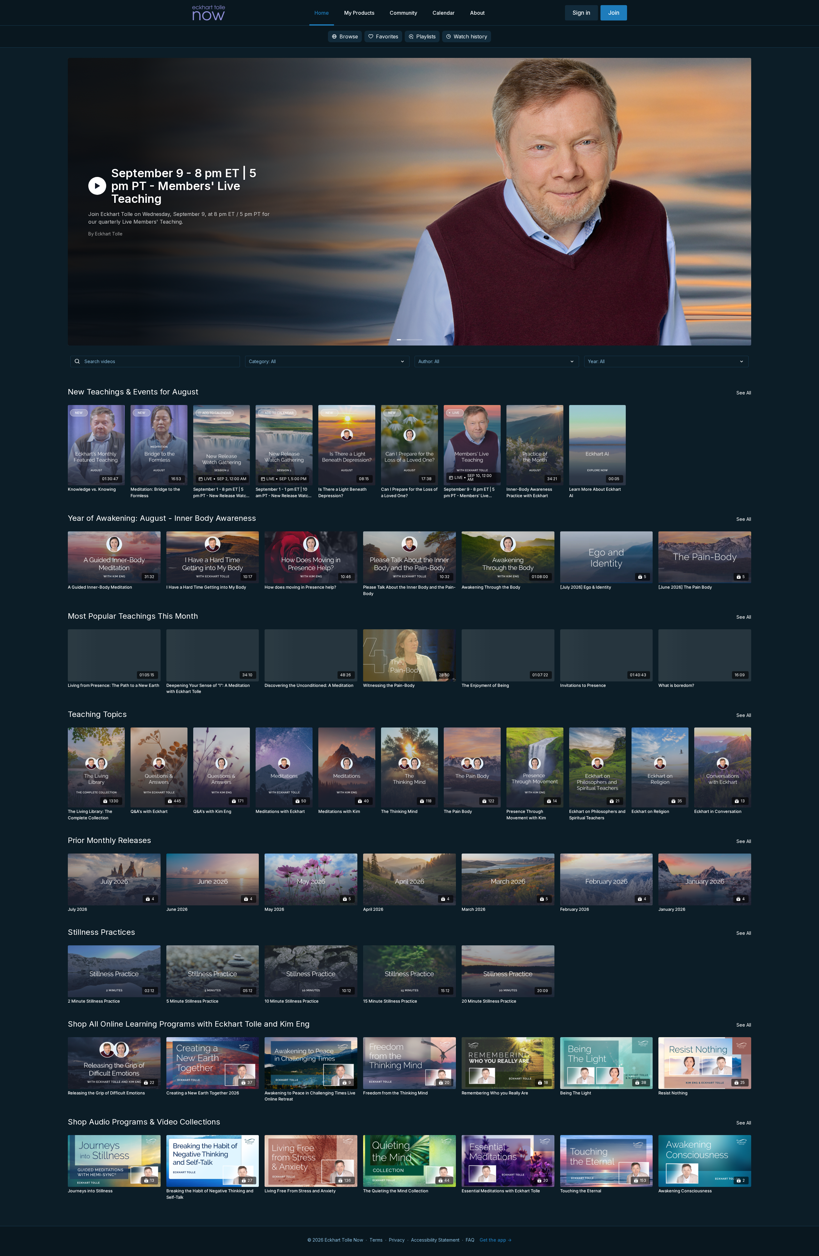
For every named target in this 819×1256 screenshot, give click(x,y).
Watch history (470, 36)
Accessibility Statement (435, 1240)
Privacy (397, 1240)
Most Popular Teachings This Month (133, 616)
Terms (376, 1240)
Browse (348, 36)
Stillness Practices (101, 932)
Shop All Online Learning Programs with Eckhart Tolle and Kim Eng (189, 1024)
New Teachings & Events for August (133, 391)
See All (743, 392)
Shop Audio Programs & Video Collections (144, 1121)
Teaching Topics (97, 714)
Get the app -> (496, 1240)
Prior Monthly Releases (109, 840)
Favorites (387, 36)
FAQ (470, 1240)
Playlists (426, 36)
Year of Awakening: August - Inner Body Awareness (162, 518)
